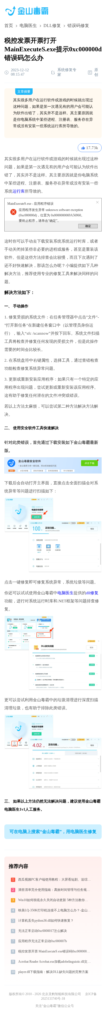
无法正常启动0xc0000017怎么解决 (42, 931)
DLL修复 (52, 25)
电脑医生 (28, 25)
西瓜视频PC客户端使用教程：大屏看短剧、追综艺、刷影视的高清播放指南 (55, 879)
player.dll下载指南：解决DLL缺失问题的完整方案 (53, 972)
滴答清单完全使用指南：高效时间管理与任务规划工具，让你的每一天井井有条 (55, 890)
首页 (8, 25)
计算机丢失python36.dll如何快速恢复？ (46, 920)
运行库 (19, 191)
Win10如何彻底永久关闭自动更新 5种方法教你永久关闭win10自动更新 (55, 900)
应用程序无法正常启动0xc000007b (42, 941)
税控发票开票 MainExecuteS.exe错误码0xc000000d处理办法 (55, 951)
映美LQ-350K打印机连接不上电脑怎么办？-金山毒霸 (55, 910)
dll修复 (92, 593)
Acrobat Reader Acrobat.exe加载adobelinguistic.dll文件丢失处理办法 (55, 962)
